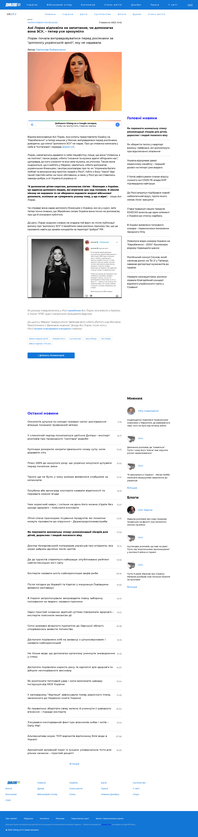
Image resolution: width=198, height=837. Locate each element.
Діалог (30, 19)
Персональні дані (80, 818)
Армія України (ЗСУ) (38, 339)
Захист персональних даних (110, 818)
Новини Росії (59, 339)
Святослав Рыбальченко (51, 49)
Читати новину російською (43, 22)
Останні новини (43, 413)
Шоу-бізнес (91, 339)
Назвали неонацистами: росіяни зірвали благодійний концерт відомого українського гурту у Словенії (147, 282)
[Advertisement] (75, 382)
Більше (74, 763)
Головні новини (142, 118)
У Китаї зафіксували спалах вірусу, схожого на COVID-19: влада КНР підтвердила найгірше (148, 180)
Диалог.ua (106, 824)
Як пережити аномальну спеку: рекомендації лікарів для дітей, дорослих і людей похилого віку (147, 132)
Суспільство (75, 339)
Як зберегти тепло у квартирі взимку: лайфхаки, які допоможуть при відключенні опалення (148, 148)
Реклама (60, 818)
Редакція (28, 818)
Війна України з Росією (40, 344)
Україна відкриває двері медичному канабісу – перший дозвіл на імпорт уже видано (146, 164)
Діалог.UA (68, 147)
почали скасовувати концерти (52, 328)
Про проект (11, 818)
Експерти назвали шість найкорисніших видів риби (63, 573)
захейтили (74, 310)
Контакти (44, 818)
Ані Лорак (106, 339)
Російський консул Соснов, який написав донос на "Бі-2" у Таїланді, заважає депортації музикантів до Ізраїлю (148, 262)
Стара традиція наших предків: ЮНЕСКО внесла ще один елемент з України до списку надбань (148, 212)
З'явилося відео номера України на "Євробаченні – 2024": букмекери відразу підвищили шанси (148, 244)
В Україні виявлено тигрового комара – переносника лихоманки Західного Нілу (148, 228)
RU (14, 14)
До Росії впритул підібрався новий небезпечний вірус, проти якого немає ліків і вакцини (148, 196)
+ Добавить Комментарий (51, 355)
